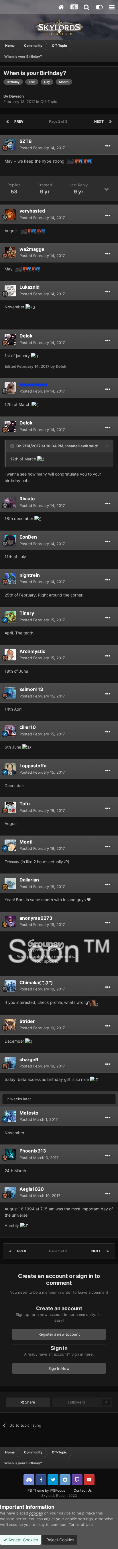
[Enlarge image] (59, 950)
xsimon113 (31, 689)
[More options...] (107, 146)
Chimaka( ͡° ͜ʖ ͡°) (36, 982)
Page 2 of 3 (59, 121)
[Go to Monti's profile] (10, 845)
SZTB (25, 141)
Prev (18, 121)
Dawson (16, 96)
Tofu (24, 803)
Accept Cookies (22, 1539)
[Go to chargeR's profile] (10, 1063)
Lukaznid (29, 287)
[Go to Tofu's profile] (10, 807)
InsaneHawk (76, 446)
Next (99, 121)
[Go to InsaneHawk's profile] (10, 388)
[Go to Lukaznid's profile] (10, 290)
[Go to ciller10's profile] (10, 731)
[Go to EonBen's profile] (10, 540)
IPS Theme (35, 1490)
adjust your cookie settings (68, 1518)
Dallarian (29, 880)
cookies (36, 1513)
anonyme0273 (35, 918)
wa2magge (31, 249)
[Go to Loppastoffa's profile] (10, 769)
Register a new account (59, 1334)
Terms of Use (81, 1524)
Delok (25, 336)
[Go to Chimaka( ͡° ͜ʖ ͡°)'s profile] (10, 986)
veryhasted (32, 211)
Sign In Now (59, 1368)
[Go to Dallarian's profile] (10, 883)
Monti (25, 842)
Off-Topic (48, 101)
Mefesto (28, 1113)
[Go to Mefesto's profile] (10, 1116)
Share (29, 1402)
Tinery (26, 613)
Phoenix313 (32, 1151)
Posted (42, 147)
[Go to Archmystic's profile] (10, 654)
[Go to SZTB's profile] (10, 144)
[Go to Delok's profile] (10, 339)
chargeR (28, 1059)
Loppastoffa (32, 766)
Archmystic (32, 651)
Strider (27, 1021)
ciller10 (27, 727)
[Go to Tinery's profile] (10, 616)
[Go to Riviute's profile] (10, 502)
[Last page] (111, 121)
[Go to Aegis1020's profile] (10, 1192)
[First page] (7, 121)
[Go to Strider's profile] (10, 1024)
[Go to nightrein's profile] (10, 578)
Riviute (27, 498)
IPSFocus (57, 1490)
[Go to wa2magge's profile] (10, 252)
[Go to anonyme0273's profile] (10, 921)
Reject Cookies (59, 1539)
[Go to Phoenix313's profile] (10, 1154)
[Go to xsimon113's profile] (10, 693)
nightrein (29, 575)
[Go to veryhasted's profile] (10, 214)
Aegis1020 (31, 1189)
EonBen (28, 537)
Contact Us (83, 1490)
